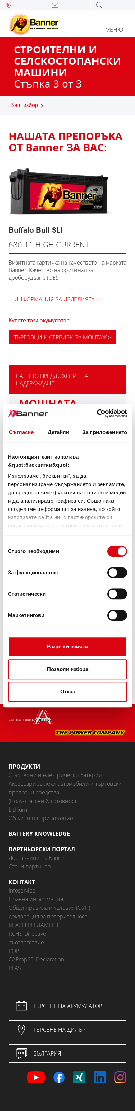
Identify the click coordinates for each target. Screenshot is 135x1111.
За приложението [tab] (104, 432)
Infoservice (22, 890)
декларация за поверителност (48, 916)
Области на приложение (41, 818)
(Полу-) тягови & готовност (43, 801)
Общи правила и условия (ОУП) (49, 908)
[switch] (117, 572)
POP (14, 951)
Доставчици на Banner (37, 858)
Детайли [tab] (59, 432)
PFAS (15, 968)
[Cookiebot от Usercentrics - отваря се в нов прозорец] (97, 413)
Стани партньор (30, 866)
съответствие (26, 942)
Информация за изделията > (56, 299)
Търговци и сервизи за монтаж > (62, 337)
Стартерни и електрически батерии (55, 775)
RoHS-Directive (27, 933)
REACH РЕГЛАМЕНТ (34, 925)
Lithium (18, 809)
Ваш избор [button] (24, 105)
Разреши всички (67, 646)
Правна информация (36, 899)
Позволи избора (67, 669)
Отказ (67, 692)
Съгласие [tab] (21, 432)
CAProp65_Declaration (36, 959)
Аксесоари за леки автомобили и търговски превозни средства (65, 788)
